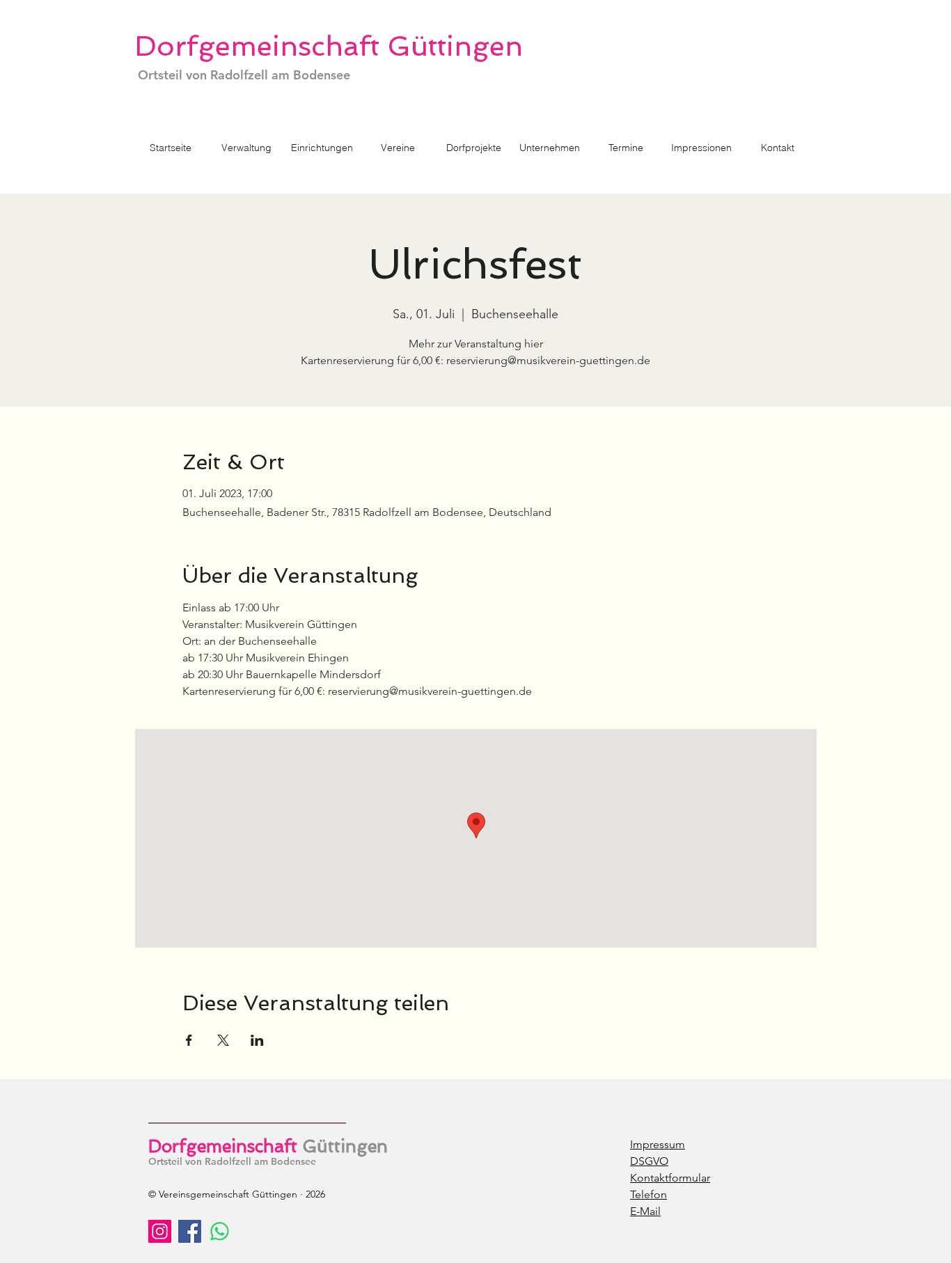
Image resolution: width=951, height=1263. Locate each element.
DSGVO (649, 1161)
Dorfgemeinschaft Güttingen (328, 46)
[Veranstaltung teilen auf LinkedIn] (257, 1040)
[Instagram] (159, 1231)
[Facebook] (189, 1231)
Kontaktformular (670, 1177)
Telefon (648, 1194)
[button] (474, 147)
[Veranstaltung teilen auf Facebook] (189, 1040)
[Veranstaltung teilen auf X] (223, 1040)
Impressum (657, 1144)
